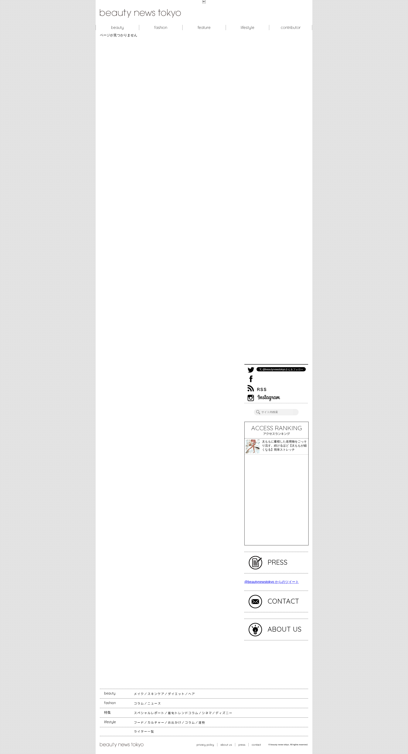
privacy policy (205, 744)
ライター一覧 (144, 731)
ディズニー (223, 713)
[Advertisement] (276, 201)
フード (139, 722)
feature (204, 27)
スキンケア (155, 694)
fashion (160, 27)
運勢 (201, 722)
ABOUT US (285, 629)
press (241, 744)
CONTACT (283, 601)
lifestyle (247, 27)
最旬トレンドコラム (183, 713)
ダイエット (176, 694)
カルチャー (155, 722)
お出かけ (174, 722)
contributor (291, 27)
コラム (139, 703)
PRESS (278, 562)
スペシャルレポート (149, 713)
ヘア (191, 694)
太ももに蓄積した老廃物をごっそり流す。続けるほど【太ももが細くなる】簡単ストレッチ (284, 445)
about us (226, 744)
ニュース (154, 703)
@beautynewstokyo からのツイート (271, 582)
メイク (139, 694)
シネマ (207, 713)
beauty (117, 27)
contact (256, 744)
